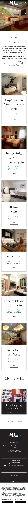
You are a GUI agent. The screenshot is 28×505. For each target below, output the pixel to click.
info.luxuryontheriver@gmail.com (15, 465)
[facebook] (14, 475)
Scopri (14, 120)
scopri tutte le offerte (14, 421)
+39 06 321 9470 (15, 460)
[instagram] (11, 475)
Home (11, 37)
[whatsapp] (17, 475)
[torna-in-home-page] (14, 3)
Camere (15, 37)
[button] (2, 385)
